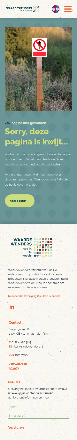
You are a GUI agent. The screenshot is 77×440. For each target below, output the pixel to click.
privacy (14, 368)
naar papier (20, 200)
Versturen (16, 428)
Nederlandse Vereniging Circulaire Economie (34, 296)
